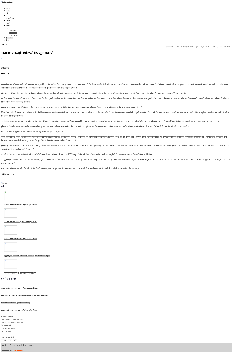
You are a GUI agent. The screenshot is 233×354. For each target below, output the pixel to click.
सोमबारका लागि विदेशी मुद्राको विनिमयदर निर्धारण (20, 273)
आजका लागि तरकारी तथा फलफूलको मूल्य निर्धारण (20, 204)
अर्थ (7, 13)
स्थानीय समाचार (13, 35)
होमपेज (8, 8)
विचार (7, 16)
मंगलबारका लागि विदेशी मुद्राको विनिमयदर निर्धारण (20, 221)
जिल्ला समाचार (13, 33)
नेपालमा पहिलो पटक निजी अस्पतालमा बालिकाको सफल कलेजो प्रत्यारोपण (24, 295)
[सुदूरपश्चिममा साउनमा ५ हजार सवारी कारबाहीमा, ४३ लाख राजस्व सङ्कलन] (10, 251)
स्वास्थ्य (8, 20)
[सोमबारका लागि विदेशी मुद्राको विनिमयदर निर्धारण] (10, 268)
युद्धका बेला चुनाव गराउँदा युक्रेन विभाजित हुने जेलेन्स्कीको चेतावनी (206, 47)
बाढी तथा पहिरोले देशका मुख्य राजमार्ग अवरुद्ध (15, 303)
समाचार (8, 28)
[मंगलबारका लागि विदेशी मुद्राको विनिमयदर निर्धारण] (10, 217)
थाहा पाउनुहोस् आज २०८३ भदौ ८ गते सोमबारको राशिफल (19, 310)
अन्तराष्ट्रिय (8, 23)
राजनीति (8, 11)
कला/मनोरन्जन (10, 18)
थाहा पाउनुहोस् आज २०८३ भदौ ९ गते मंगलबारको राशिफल (19, 288)
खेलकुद (8, 25)
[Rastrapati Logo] (6, 2)
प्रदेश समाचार (13, 30)
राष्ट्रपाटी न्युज (5, 67)
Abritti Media (17, 350)
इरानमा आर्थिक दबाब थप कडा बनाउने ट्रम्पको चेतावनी (173, 47)
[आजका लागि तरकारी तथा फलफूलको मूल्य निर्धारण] (10, 200)
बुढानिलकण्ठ (9, 38)
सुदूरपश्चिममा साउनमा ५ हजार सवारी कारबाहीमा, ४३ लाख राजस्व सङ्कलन (27, 256)
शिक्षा (7, 40)
